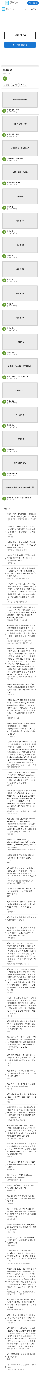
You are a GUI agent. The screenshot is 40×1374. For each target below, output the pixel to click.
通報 (24, 85)
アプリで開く (32, 3)
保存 (7, 85)
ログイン (33, 9)
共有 (16, 85)
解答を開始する (21, 45)
